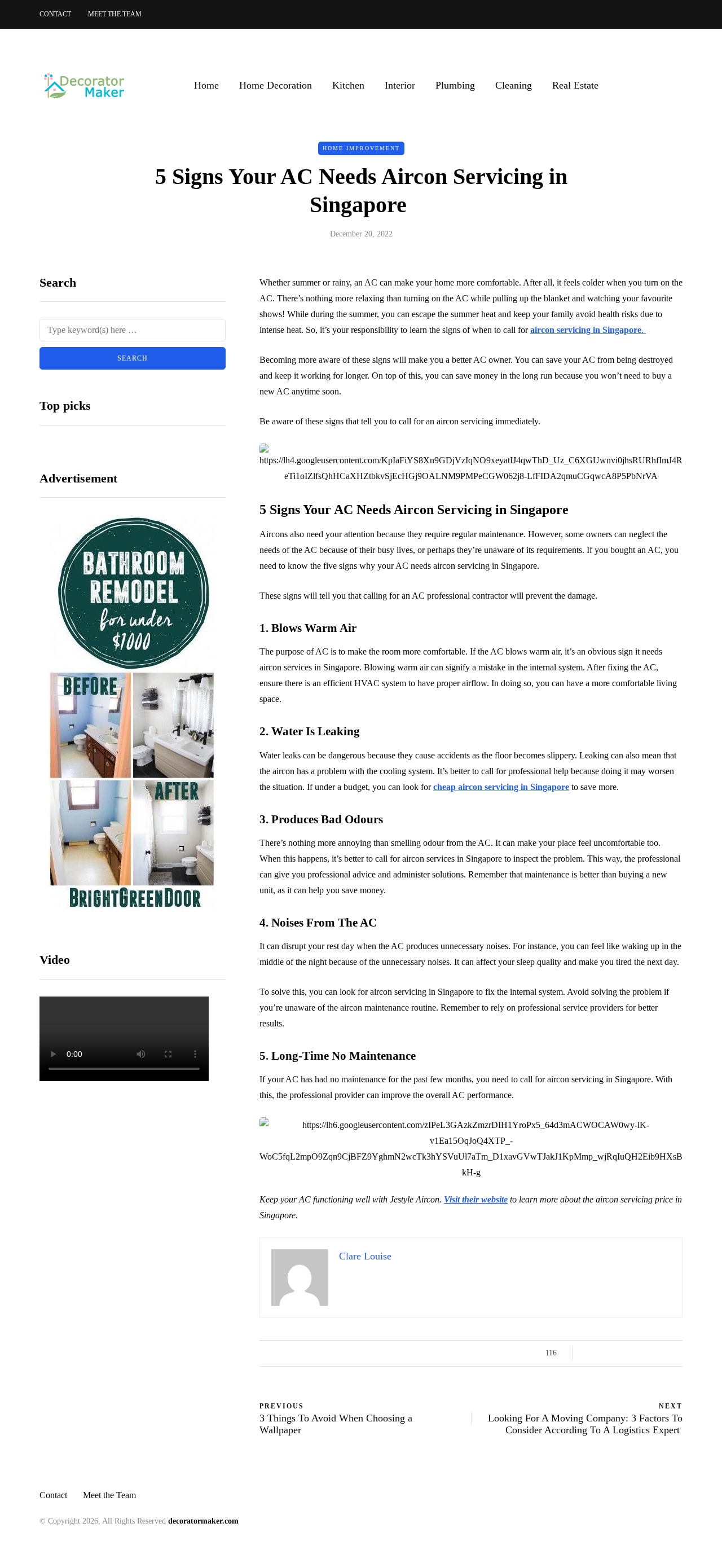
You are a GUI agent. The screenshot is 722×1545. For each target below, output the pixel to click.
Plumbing (455, 85)
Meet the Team (115, 14)
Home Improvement (361, 148)
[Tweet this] (605, 1353)
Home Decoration (275, 85)
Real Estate (575, 85)
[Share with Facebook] (591, 1353)
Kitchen (348, 85)
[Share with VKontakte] (661, 1353)
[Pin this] (647, 1353)
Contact (55, 14)
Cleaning (513, 85)
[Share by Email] (675, 1353)
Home (206, 85)
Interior (400, 85)
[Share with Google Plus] (619, 1353)
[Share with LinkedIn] (633, 1353)
